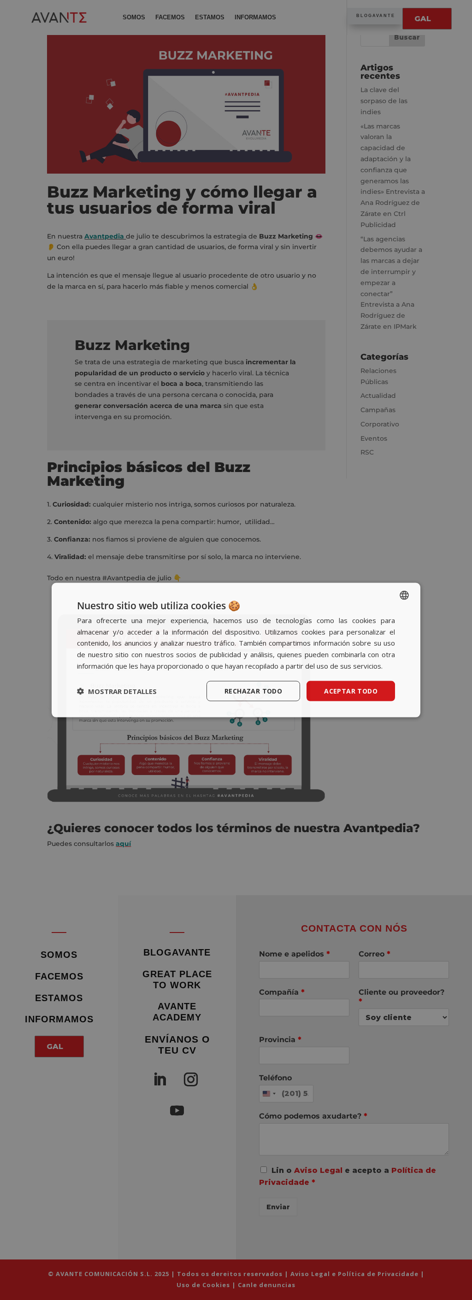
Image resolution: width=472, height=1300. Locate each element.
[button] (117, 691)
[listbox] (404, 595)
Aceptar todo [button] (351, 690)
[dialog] (236, 650)
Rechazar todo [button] (253, 690)
